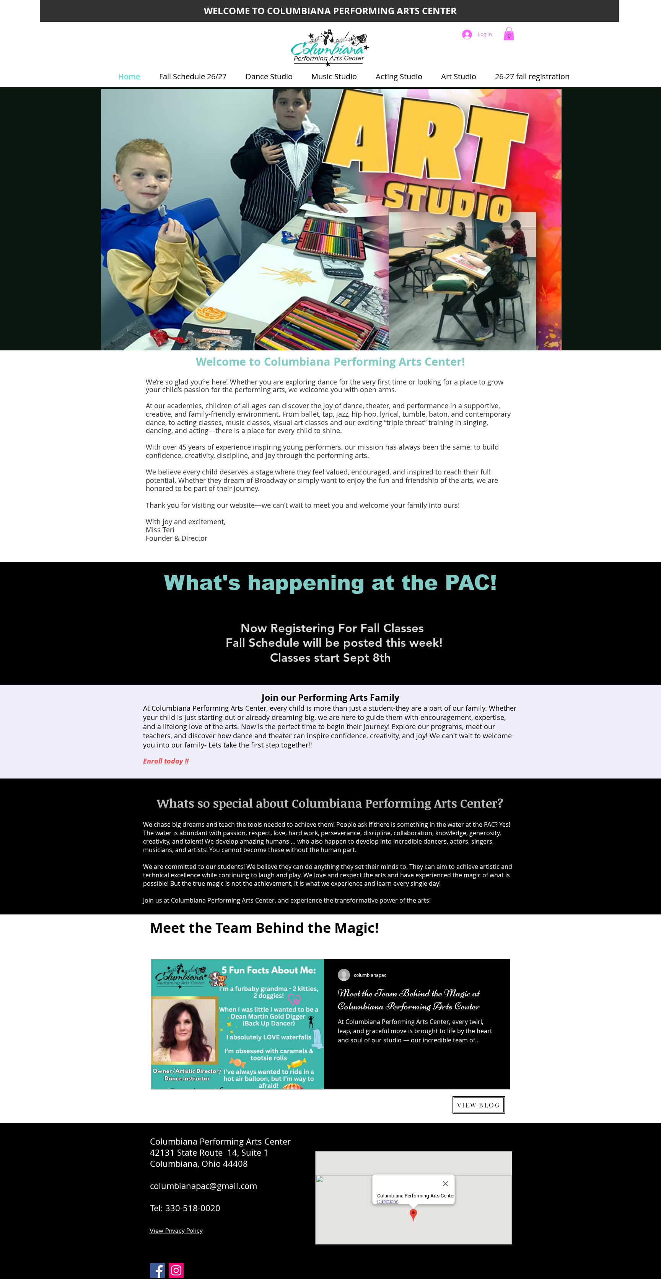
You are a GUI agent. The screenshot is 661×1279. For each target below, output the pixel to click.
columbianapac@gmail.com (203, 1185)
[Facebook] (157, 1270)
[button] (508, 33)
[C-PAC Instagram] (176, 1270)
